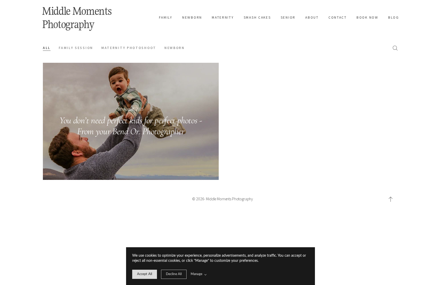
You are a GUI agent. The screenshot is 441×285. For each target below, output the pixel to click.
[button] (391, 199)
